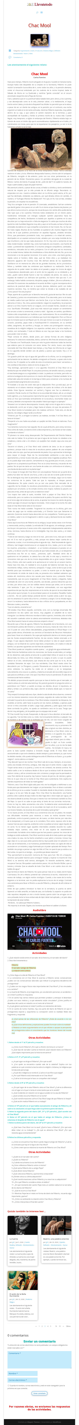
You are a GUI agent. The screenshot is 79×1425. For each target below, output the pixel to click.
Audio (32, 51)
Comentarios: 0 (17, 57)
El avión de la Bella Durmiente (18, 1295)
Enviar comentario (39, 1393)
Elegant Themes (33, 1422)
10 (56, 1326)
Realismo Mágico (48, 51)
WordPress (57, 1422)
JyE (13, 1242)
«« (36, 1326)
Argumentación (24, 51)
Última (68, 1326)
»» (63, 1326)
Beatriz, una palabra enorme (56, 1239)
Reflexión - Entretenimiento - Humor (55, 1245)
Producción (39, 51)
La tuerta (14, 1239)
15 (60, 1326)
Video (31, 53)
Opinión (62, 1242)
